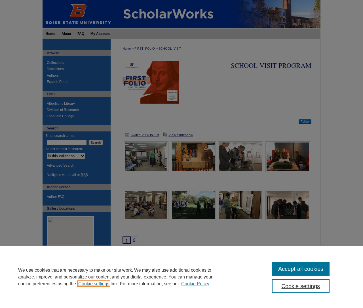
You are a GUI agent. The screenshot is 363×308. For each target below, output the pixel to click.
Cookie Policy (195, 283)
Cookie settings (93, 283)
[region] (181, 277)
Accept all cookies (300, 269)
